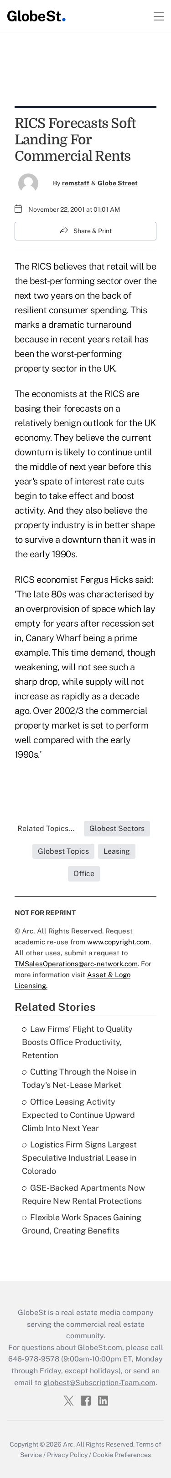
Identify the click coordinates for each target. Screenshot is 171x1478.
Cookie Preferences (122, 1454)
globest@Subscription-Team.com (99, 1382)
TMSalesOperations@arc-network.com (76, 964)
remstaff (75, 183)
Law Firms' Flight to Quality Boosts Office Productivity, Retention (77, 1042)
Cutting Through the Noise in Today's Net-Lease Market (79, 1078)
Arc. (69, 1444)
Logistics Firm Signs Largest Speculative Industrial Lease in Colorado (79, 1158)
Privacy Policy (67, 1454)
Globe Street (118, 183)
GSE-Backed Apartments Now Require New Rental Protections (83, 1194)
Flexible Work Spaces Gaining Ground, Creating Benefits (81, 1224)
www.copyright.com (118, 942)
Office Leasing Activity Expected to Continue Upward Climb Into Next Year (78, 1115)
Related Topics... (46, 828)
